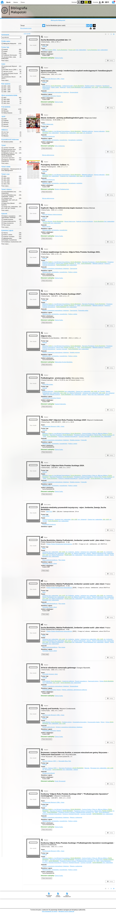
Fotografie (84, 440)
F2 (107, 2)
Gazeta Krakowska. (60, 404)
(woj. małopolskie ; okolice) (74, 394)
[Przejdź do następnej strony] (111, 34)
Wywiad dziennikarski (48, 773)
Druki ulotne (45, 516)
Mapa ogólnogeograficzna (49, 560)
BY (90, 2)
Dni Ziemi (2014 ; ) (54, 50)
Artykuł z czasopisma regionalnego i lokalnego (55, 92)
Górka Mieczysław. (47, 384)
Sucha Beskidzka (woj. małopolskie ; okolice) (96, 555)
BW (82, 2)
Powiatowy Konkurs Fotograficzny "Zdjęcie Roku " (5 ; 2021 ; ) (78, 262)
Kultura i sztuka (72, 272)
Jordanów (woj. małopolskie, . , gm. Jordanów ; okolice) (60, 552)
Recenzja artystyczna (48, 136)
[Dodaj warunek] (90, 25)
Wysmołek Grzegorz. (50, 674)
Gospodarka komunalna (79, 722)
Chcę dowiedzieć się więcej (49, 911)
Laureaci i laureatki (61, 349)
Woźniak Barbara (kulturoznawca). (52, 214)
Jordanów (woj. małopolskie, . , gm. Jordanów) (76, 133)
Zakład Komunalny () (73, 85)
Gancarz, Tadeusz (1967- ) (50, 768)
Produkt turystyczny (48, 519)
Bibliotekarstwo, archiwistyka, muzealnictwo (54, 140)
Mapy (44, 548)
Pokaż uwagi (45, 570)
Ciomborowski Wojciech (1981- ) (53, 78)
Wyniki (8, 2)
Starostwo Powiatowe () (93, 304)
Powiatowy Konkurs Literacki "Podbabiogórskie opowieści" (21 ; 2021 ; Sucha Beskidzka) (85, 861)
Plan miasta (61, 560)
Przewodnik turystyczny (49, 524)
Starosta (86, 768)
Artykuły (44, 46)
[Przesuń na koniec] (113, 34)
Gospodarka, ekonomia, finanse (51, 96)
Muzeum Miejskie (52, 221)
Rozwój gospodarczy (81, 681)
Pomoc (23, 2)
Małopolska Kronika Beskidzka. (64, 362)
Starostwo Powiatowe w (94, 262)
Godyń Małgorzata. (47, 124)
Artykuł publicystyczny (48, 727)
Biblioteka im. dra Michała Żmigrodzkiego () (61, 131)
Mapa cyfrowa (46, 226)
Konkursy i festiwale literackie (71, 814)
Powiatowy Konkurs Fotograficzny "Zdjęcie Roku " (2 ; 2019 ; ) (77, 346)
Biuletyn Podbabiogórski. (62, 189)
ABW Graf (49, 511)
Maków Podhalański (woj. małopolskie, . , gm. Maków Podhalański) (76, 392)
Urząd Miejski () (51, 681)
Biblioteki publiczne (87, 131)
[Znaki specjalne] (94, 28)
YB (86, 2)
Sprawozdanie (74, 92)
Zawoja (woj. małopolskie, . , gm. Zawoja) (90, 391)
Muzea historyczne (69, 221)
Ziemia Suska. (59, 58)
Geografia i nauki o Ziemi (49, 563)
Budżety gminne (89, 85)
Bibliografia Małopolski (58, 20)
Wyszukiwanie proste (25, 28)
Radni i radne (55, 87)
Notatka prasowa (75, 352)
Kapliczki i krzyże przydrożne (84, 221)
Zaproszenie (73, 268)
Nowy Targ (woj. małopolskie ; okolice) (99, 394)
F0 (100, 2)
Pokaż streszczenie (47, 104)
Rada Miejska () (51, 85)
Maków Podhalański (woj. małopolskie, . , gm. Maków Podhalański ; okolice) (66, 553)
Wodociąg (63, 87)
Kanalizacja (106, 85)
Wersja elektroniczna (48, 155)
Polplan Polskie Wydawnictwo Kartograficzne (59, 544)
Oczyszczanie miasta (94, 722)
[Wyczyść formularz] (90, 28)
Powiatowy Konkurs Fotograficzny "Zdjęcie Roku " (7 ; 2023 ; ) (77, 304)
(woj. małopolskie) (77, 50)
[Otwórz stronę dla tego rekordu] (33, 124)
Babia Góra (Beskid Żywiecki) (51, 394)
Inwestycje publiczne (68, 681)
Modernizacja (46, 87)
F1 (103, 2)
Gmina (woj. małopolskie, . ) (82, 87)
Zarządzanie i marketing (75, 140)
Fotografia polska (83, 310)
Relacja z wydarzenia (76, 817)
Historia (15, 2)
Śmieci (102, 722)
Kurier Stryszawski (60, 781)
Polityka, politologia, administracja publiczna (74, 689)
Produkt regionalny (47, 391)
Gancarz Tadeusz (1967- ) (50, 761)
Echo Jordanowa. (60, 146)
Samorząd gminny (93, 681)
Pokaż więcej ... (5, 60)
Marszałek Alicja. (65, 761)
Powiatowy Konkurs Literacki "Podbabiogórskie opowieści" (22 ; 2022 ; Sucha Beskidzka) (83, 812)
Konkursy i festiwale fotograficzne (68, 436)
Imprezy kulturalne (99, 131)
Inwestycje (99, 85)
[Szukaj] (94, 25)
